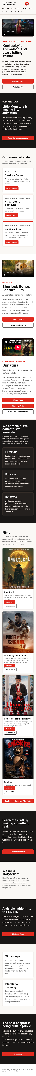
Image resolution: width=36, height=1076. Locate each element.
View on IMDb (18, 319)
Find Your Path (18, 934)
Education (10, 9)
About (20, 12)
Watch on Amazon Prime (18, 412)
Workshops (6, 12)
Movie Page (18, 400)
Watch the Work (18, 81)
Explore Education (18, 852)
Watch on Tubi (18, 406)
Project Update (11, 215)
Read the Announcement (18, 138)
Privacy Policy (13, 1071)
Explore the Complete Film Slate (18, 801)
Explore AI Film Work (18, 325)
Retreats (14, 12)
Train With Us (18, 87)
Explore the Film (11, 188)
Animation (28, 9)
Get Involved (19, 9)
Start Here (18, 1054)
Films (4, 9)
